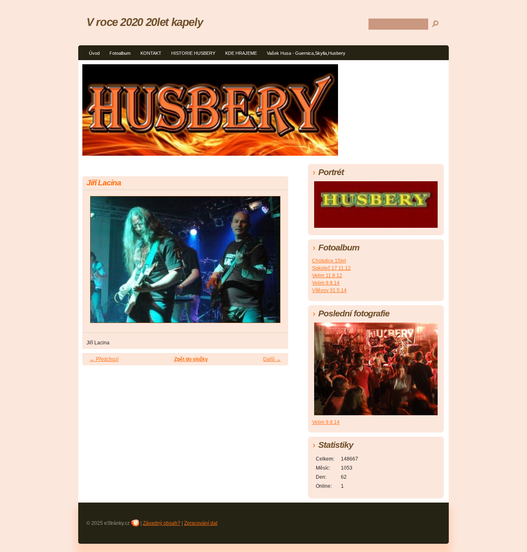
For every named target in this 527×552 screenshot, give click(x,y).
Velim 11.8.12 (327, 275)
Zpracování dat (200, 523)
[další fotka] (275, 263)
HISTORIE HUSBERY (193, 53)
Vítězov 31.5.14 (329, 290)
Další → (272, 359)
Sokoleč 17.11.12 (331, 268)
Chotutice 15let (329, 261)
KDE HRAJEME (241, 53)
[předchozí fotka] (95, 263)
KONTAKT (150, 53)
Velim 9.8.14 (326, 283)
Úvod (94, 53)
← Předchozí (104, 359)
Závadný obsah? (161, 523)
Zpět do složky (191, 359)
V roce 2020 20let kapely (144, 22)
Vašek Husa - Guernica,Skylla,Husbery (306, 53)
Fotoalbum (120, 53)
